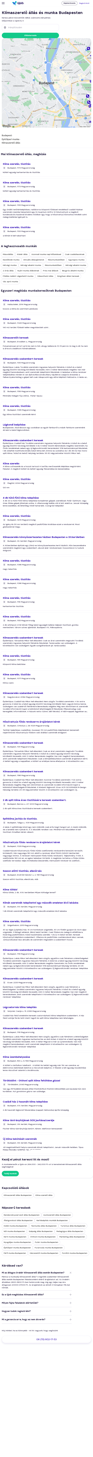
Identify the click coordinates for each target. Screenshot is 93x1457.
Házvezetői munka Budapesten (44, 1253)
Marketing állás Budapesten (72, 1237)
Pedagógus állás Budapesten (69, 1231)
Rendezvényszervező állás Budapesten (21, 1215)
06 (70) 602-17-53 (46, 1339)
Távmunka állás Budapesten (44, 1226)
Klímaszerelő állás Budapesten (18, 1195)
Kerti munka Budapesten (15, 1237)
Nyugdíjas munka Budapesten (17, 1242)
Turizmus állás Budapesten (72, 1226)
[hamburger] (3, 3)
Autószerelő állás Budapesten (57, 1215)
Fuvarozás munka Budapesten (49, 1247)
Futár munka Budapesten (46, 1242)
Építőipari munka (10, 139)
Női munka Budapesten (14, 1231)
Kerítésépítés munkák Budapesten (52, 1220)
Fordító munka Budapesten (74, 1253)
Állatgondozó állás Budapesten (18, 1220)
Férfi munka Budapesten (15, 1253)
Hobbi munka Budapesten (15, 1226)
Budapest (7, 135)
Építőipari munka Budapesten (17, 1247)
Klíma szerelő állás (44, 1195)
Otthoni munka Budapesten (43, 1237)
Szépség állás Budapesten (41, 1231)
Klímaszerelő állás (11, 143)
